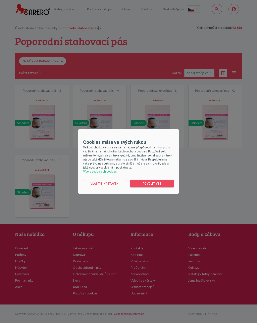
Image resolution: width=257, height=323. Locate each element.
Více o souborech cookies (100, 171)
